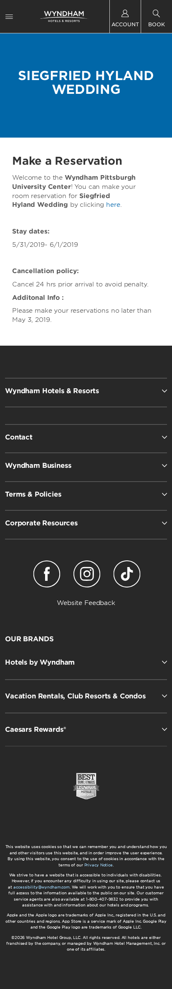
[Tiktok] (127, 575)
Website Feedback (86, 603)
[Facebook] (46, 575)
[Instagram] (86, 575)
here (113, 204)
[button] (86, 662)
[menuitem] (9, 16)
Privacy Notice (98, 865)
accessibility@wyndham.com (41, 887)
